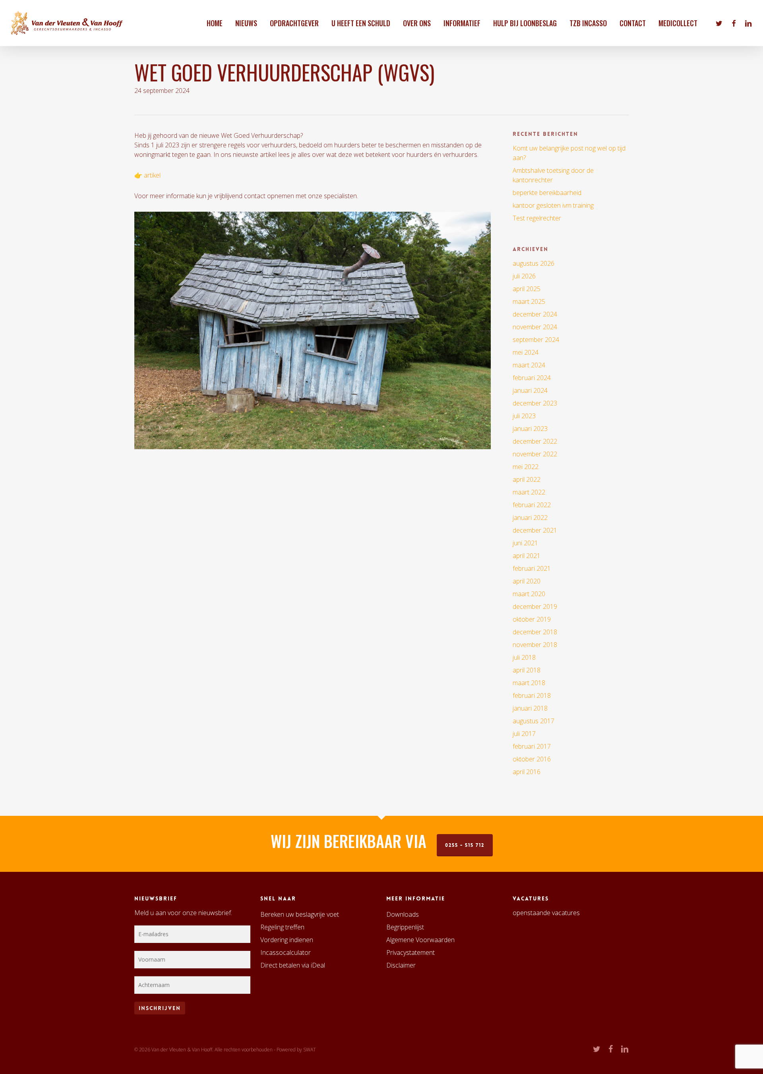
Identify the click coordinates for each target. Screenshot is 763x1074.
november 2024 (535, 327)
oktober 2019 (532, 619)
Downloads (402, 914)
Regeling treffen (282, 927)
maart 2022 (529, 492)
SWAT (309, 1049)
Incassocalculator (285, 952)
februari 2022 (532, 504)
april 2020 (526, 581)
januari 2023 (530, 428)
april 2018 (526, 670)
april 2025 (526, 288)
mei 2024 (525, 352)
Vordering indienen (286, 939)
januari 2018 (530, 708)
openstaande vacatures (546, 912)
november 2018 (535, 644)
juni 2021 (525, 543)
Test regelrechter (537, 218)
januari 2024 (530, 390)
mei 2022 (525, 466)
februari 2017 (532, 746)
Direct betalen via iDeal (292, 965)
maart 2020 (529, 593)
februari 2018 (532, 695)
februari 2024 (532, 377)
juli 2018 (524, 657)
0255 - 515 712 (464, 845)
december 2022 (535, 441)
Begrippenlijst (405, 927)
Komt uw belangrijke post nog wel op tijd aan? (569, 153)
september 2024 (536, 339)
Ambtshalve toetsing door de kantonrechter (553, 175)
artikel (152, 175)
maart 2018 (529, 682)
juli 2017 (524, 733)
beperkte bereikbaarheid (547, 192)
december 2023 (535, 403)
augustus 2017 (533, 721)
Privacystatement (410, 952)
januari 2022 (530, 517)
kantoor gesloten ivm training (553, 205)
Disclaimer (401, 965)
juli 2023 (524, 415)
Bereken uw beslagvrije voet (299, 914)
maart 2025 (529, 301)
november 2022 (535, 454)
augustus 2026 (533, 263)
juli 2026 (524, 276)
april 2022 (526, 479)
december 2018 (535, 632)
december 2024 (535, 314)
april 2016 (526, 771)
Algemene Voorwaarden (420, 939)
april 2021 (526, 555)
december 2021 (535, 530)
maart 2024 (529, 365)
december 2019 (535, 606)
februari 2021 (532, 568)
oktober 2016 (532, 759)
